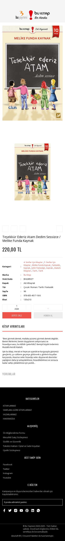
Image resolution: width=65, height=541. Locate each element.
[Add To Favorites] (48, 307)
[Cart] (59, 4)
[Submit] (59, 502)
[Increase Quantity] (28, 307)
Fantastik (56, 265)
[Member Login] (51, 4)
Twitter (6, 469)
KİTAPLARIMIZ (9, 405)
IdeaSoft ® (16, 536)
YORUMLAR (8, 374)
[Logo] (32, 15)
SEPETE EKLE (17, 315)
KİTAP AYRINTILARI (13, 326)
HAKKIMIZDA (9, 418)
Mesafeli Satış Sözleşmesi (15, 437)
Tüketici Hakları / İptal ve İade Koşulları (21, 446)
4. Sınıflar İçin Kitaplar (33, 262)
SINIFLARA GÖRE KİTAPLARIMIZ (17, 410)
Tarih (34, 270)
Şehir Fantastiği (38, 268)
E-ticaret (26, 536)
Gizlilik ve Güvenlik (12, 441)
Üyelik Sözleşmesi (11, 450)
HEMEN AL (48, 315)
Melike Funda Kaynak (41, 265)
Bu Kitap (27, 275)
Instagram (8, 473)
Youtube (7, 477)
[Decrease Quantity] (5, 307)
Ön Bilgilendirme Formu (14, 432)
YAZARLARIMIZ (10, 414)
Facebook (7, 464)
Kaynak (27, 268)
